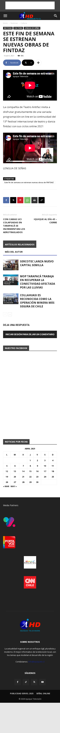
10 (45, 465)
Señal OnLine (43, 693)
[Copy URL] (41, 200)
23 (37, 476)
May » (14, 486)
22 (30, 476)
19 (7, 476)
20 (15, 476)
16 (37, 471)
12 (7, 471)
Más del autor (14, 251)
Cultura (24, 23)
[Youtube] (42, 682)
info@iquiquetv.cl (36, 661)
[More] (38, 63)
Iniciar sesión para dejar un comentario (30, 334)
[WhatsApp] (27, 200)
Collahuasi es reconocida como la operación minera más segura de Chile (37, 300)
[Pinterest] (20, 200)
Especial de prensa (9, 283)
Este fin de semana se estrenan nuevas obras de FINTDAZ (29, 182)
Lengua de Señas (32, 28)
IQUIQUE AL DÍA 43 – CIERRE (45, 221)
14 (23, 471)
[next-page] (10, 314)
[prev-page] (5, 314)
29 (30, 482)
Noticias (14, 23)
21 (23, 476)
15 (30, 471)
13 (15, 471)
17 (45, 471)
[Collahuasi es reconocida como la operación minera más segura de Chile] (10, 298)
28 (23, 482)
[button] (5, 16)
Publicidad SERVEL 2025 (21, 693)
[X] (13, 200)
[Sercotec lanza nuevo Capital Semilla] (10, 265)
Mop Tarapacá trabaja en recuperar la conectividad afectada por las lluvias (37, 281)
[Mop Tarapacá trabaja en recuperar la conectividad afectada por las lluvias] (10, 279)
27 (15, 482)
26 (7, 482)
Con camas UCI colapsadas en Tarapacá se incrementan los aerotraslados (14, 226)
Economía (8, 302)
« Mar (6, 486)
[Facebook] (6, 200)
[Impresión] (34, 200)
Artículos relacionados (19, 244)
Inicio (5, 23)
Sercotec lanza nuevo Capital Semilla (37, 263)
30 (37, 482)
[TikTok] (26, 682)
